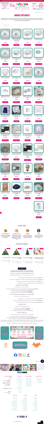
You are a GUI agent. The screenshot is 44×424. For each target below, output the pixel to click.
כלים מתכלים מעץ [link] (35, 410)
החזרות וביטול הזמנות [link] (19, 382)
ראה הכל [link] (22, 268)
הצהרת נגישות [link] (20, 391)
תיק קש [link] (36, 400)
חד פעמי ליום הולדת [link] (14, 400)
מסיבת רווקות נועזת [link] (39, 380)
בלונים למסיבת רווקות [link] (29, 380)
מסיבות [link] (36, 406)
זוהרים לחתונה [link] (25, 399)
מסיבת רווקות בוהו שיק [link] (39, 378)
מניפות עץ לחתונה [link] (25, 406)
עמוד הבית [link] (41, 12)
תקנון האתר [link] (20, 381)
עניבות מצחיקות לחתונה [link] (24, 400)
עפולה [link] (36, 5)
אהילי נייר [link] (36, 408)
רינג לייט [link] (36, 399)
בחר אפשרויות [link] (38, 44)
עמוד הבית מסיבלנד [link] (19, 378)
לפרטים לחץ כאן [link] (5, 7)
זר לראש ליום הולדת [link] (14, 408)
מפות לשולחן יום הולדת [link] (14, 406)
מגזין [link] (21, 390)
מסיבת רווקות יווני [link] (39, 381)
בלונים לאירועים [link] (35, 397)
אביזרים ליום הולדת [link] (15, 397)
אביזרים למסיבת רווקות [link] (29, 378)
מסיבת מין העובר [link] (35, 407)
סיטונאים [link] (8, 8)
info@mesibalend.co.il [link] (6, 388)
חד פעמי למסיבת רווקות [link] (29, 382)
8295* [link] (9, 391)
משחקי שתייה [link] (35, 409)
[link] (1, 213)
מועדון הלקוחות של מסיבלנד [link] (18, 380)
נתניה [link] (36, 6)
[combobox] (5, 25)
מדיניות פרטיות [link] (20, 392)
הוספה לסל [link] (16, 44)
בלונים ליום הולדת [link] (15, 410)
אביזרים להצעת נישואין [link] (24, 410)
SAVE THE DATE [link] (25, 408)
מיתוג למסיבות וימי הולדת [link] (14, 409)
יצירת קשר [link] (20, 384)
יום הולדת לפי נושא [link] (15, 398)
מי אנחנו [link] (21, 383)
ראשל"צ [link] (32, 6)
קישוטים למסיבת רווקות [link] (29, 379)
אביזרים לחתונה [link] (25, 397)
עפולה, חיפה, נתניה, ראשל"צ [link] (7, 393)
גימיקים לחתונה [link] (25, 398)
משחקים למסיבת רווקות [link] (29, 383)
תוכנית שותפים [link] (20, 379)
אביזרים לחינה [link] (25, 409)
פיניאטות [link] (16, 399)
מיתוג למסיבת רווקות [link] (29, 381)
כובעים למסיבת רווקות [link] (29, 384)
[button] (22, 11)
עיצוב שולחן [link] (35, 398)
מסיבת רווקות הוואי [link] (39, 382)
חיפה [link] (33, 5)
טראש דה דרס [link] (25, 407)
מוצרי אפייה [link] (15, 407)
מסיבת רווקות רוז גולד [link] (39, 379)
